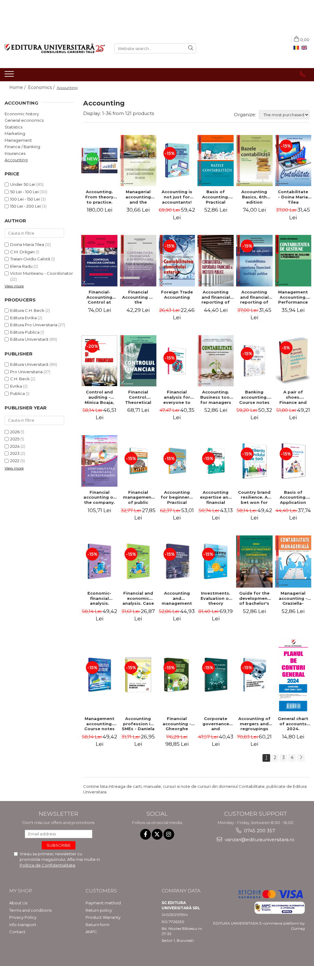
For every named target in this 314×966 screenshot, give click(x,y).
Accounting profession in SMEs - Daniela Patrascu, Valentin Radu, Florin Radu (138, 723)
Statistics (13, 127)
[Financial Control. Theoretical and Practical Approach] (138, 360)
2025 (14, 438)
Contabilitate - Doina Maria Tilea (293, 197)
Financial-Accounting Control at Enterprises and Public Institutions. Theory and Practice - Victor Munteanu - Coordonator (99, 297)
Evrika (16, 386)
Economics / (42, 87)
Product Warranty (103, 917)
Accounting (16, 159)
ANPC (91, 931)
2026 (15, 431)
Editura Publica (25, 332)
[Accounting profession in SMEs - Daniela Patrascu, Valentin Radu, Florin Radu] (138, 675)
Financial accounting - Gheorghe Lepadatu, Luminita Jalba (176, 723)
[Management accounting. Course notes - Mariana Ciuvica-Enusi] (99, 675)
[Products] (10, 75)
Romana (297, 48)
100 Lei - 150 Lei (25, 199)
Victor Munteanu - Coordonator (41, 273)
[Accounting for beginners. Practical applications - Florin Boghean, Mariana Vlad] (177, 461)
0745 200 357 (259, 831)
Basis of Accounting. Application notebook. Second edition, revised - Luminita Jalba (293, 497)
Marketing (15, 133)
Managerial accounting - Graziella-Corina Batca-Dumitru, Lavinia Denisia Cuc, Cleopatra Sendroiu (293, 598)
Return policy (99, 910)
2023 (15, 453)
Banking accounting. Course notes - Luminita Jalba (254, 397)
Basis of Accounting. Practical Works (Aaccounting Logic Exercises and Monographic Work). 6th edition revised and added (215, 197)
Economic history (22, 113)
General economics (24, 120)
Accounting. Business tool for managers (215, 397)
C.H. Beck (20, 378)
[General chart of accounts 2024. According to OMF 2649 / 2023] (293, 674)
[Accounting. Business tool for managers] (215, 360)
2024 (15, 446)
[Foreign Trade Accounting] (177, 260)
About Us (18, 902)
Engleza (305, 48)
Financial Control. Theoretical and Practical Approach (138, 397)
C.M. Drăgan (22, 251)
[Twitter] (157, 834)
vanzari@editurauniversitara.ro (259, 839)
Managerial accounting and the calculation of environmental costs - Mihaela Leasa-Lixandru (138, 197)
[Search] (190, 48)
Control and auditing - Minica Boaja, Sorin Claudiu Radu (99, 397)
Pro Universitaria (26, 371)
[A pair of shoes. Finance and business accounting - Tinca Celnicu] (293, 361)
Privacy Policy (22, 917)
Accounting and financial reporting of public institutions (215, 297)
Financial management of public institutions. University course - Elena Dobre (138, 497)
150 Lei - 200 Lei (25, 206)
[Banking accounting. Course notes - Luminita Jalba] (254, 361)
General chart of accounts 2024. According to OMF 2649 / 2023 (293, 723)
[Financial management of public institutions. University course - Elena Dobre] (138, 461)
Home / (18, 87)
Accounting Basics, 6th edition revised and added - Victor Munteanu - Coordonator (254, 197)
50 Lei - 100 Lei (24, 191)
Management (18, 140)
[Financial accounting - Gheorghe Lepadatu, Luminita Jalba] (177, 675)
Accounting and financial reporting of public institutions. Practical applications (254, 297)
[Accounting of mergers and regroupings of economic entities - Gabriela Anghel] (254, 675)
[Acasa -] (55, 48)
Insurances (15, 153)
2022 (14, 460)
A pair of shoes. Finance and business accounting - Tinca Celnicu (293, 397)
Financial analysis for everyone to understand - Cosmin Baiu (177, 397)
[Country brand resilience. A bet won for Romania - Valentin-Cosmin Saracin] (254, 461)
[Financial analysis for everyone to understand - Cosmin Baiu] (177, 361)
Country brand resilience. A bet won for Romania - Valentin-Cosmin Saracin (254, 497)
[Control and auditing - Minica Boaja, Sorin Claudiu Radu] (99, 360)
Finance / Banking (22, 146)
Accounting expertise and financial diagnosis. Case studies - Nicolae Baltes (216, 497)
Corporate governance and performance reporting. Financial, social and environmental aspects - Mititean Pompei (215, 723)
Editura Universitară (29, 339)
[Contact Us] (302, 74)
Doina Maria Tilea (27, 244)
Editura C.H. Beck (27, 310)
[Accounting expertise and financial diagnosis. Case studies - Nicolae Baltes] (215, 461)
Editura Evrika (23, 317)
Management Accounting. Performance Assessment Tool (293, 297)
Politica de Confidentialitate (47, 865)
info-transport (22, 924)
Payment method (103, 902)
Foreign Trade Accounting (177, 294)
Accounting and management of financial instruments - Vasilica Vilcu (177, 598)
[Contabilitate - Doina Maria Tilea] (293, 160)
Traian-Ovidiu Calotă (30, 258)
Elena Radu (21, 266)
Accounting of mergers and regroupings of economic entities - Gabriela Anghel (254, 723)
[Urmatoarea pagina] (301, 758)
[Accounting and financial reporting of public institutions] (215, 260)
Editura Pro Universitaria (33, 324)
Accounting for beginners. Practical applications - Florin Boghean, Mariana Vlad (177, 497)
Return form (97, 924)
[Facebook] (145, 834)
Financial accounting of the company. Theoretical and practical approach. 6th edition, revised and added (99, 497)
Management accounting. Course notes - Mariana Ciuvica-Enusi (99, 723)
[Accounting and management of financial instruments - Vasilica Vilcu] (177, 561)
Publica (17, 393)
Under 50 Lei (22, 184)
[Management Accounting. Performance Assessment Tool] (293, 260)
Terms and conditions (30, 910)
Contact (17, 931)
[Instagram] (168, 834)
